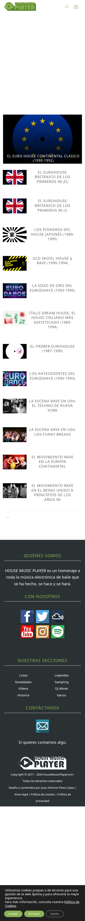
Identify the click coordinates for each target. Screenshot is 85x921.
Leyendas (62, 675)
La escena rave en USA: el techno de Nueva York (52, 405)
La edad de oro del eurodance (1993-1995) (52, 288)
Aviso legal (21, 794)
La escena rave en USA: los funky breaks (52, 432)
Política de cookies (43, 794)
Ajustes (54, 914)
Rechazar (34, 914)
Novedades (23, 682)
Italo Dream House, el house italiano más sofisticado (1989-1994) (52, 319)
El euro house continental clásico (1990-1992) (43, 158)
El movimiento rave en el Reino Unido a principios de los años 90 (52, 492)
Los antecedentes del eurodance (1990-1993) (52, 376)
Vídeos (23, 688)
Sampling (62, 682)
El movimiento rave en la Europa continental (52, 461)
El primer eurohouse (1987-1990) (52, 348)
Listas (23, 675)
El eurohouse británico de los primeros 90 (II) (52, 177)
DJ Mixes (61, 688)
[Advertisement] (42, 64)
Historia (23, 695)
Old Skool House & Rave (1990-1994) (52, 260)
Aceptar (13, 914)
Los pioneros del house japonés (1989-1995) (52, 234)
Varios (61, 695)
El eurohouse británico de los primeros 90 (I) (52, 205)
